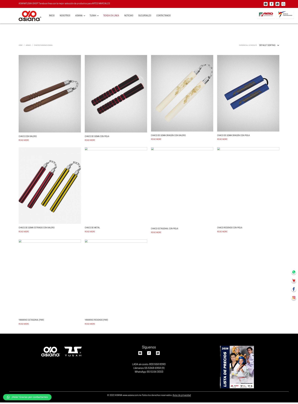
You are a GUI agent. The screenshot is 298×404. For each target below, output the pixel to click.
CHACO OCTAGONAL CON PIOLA (164, 229)
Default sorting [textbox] (267, 45)
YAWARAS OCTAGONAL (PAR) (31, 320)
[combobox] (269, 45)
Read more (24, 140)
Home (21, 45)
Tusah (93, 16)
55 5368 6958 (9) (154, 368)
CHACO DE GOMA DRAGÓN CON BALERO (168, 136)
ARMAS (28, 45)
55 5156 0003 (155, 372)
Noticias (128, 16)
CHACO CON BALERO (28, 136)
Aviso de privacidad (182, 395)
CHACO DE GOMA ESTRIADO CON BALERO (36, 228)
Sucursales (144, 16)
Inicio (52, 16)
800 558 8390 (157, 364)
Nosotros (65, 16)
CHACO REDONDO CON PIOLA (229, 228)
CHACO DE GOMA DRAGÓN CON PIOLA (233, 136)
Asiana (79, 16)
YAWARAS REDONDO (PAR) (96, 320)
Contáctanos (163, 16)
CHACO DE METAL (92, 228)
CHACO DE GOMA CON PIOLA (97, 136)
